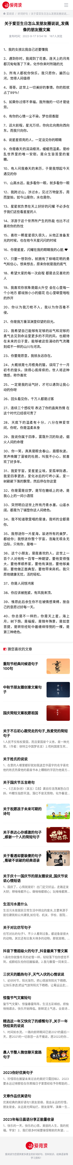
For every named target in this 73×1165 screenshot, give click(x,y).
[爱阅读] (12, 5)
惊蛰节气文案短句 (17, 998)
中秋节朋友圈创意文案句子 (22, 689)
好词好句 (23, 13)
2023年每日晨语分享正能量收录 (28, 1119)
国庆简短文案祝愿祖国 (20, 713)
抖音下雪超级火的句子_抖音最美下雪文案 (35, 951)
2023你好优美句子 (18, 1073)
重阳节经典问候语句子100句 (20, 666)
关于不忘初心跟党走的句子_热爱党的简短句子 (35, 733)
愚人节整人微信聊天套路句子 (22, 1054)
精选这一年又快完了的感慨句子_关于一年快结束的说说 (35, 1023)
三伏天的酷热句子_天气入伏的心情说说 (33, 974)
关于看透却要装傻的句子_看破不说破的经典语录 (22, 858)
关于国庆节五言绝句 (19, 782)
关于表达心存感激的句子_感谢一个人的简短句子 (22, 834)
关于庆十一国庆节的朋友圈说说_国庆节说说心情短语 (35, 878)
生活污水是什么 (15, 904)
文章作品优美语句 (17, 1096)
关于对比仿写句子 (17, 927)
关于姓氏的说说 (15, 759)
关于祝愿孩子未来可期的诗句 (22, 811)
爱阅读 (10, 13)
